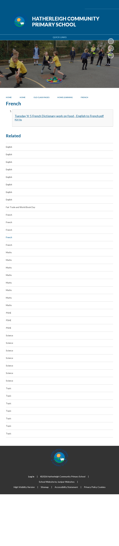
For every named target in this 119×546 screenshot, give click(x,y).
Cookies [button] (102, 487)
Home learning (65, 97)
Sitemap (45, 487)
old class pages (41, 97)
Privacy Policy (90, 487)
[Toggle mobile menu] (112, 4)
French (84, 97)
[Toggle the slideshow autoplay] (111, 41)
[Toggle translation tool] (96, 4)
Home (9, 97)
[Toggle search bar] (104, 4)
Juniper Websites (66, 481)
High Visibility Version (24, 487)
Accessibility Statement (66, 487)
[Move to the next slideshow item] (111, 55)
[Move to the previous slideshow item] (111, 48)
